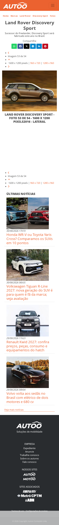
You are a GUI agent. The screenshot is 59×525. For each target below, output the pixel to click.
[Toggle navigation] (53, 5)
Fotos (52, 16)
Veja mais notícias (14, 409)
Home (6, 16)
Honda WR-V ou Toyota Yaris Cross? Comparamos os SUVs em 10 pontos (29, 238)
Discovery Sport (40, 16)
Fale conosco (29, 461)
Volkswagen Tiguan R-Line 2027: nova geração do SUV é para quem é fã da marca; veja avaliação (29, 292)
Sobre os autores (29, 458)
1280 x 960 (48, 63)
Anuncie (29, 451)
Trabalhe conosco (29, 455)
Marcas (14, 16)
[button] (14, 46)
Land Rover (25, 16)
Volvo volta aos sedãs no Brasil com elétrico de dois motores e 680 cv (27, 397)
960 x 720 (35, 63)
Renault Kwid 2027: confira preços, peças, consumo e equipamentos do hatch (27, 345)
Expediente (29, 448)
